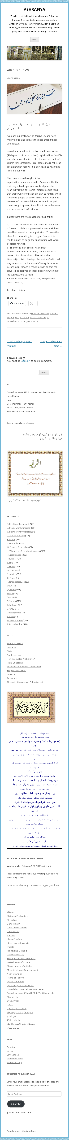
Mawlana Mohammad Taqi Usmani (24, 666)
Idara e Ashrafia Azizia (18, 943)
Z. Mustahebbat (14, 624)
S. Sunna (24, 317)
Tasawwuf (12, 678)
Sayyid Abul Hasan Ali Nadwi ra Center (25, 989)
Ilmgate (10, 946)
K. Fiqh (10, 562)
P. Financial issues (16, 581)
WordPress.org (14, 1062)
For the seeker (14, 655)
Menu (34, 39)
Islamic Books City (15, 954)
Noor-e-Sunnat (14, 973)
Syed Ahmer (13, 1000)
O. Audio (11, 578)
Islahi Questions (15, 662)
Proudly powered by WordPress (21, 1131)
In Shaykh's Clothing (17, 950)
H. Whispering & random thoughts (23, 551)
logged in (25, 360)
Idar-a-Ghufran (14, 939)
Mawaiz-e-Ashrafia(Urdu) (19, 966)
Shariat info (12, 997)
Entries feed (13, 1054)
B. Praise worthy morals (18, 527)
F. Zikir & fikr (13, 543)
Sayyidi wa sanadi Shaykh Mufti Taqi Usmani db (30, 993)
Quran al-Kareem (15, 981)
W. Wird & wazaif (38, 317)
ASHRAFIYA (34, 9)
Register (11, 1047)
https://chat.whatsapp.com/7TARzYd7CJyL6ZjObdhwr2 (33, 885)
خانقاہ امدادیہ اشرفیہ (16, 1008)
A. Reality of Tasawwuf (18, 524)
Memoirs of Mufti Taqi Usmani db (23, 970)
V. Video (11, 616)
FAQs (9, 651)
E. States (11, 539)
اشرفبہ (10, 1004)
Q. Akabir (11, 589)
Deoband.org (13, 931)
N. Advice (11, 574)
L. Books (11, 566)
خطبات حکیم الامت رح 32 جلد (20, 1012)
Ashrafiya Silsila (15, 643)
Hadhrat (11, 935)
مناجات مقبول (13, 1027)
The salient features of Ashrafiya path (25, 682)
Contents (11, 647)
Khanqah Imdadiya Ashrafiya (21, 958)
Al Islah (10, 912)
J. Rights (15, 317)
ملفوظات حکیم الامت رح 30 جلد (21, 1023)
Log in (10, 1050)
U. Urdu (10, 608)
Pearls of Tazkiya (15, 977)
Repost (10, 593)
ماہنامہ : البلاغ (13, 1020)
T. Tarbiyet (12, 604)
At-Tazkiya (12, 919)
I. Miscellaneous (15, 554)
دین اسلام (11, 1016)
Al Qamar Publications (17, 916)
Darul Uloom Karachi (17, 927)
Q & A (9, 585)
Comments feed (15, 1058)
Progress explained (16, 670)
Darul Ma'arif (13, 923)
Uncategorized (14, 612)
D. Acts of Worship (40, 313)
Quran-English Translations (20, 985)
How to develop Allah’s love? (21, 658)
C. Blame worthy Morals (18, 531)
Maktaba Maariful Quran (19, 962)
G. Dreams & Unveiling (18, 547)
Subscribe (16, 1103)
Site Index (12, 674)
